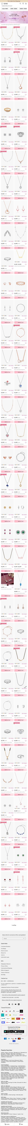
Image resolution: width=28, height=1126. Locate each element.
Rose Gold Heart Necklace (6, 220)
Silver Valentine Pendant (6, 444)
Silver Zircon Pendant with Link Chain (19, 71)
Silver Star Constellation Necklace (19, 245)
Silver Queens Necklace (6, 170)
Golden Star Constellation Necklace (6, 46)
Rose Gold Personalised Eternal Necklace (19, 568)
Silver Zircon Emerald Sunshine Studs (19, 866)
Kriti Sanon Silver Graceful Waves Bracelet (6, 941)
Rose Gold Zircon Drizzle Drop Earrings (19, 618)
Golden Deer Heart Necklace (6, 1015)
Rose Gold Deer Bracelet (19, 344)
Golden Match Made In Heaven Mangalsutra (19, 667)
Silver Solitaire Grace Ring (19, 767)
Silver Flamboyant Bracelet (19, 941)
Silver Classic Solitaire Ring (19, 145)
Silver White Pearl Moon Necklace (6, 369)
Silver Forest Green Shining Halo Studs (19, 543)
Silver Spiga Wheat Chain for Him (19, 692)
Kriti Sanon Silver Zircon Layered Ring (6, 270)
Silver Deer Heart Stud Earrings (19, 1086)
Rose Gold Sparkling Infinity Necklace (19, 369)
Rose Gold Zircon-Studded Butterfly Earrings (19, 1015)
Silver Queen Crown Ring (6, 742)
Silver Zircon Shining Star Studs (6, 816)
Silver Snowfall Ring (18, 642)
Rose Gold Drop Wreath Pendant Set (19, 812)
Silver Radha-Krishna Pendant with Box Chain (6, 841)
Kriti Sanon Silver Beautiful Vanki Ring (6, 245)
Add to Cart (20, 272)
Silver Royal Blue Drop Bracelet (19, 841)
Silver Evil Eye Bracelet (6, 667)
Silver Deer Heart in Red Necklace (6, 1040)
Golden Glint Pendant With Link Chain (19, 493)
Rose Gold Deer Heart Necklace (19, 170)
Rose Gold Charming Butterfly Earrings (19, 891)
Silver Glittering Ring (5, 692)
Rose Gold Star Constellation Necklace (6, 419)
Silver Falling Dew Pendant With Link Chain (6, 96)
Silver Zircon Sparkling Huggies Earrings (6, 618)
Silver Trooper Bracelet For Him (19, 319)
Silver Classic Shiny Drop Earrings (6, 319)
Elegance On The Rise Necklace (6, 866)
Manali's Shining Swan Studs (19, 916)
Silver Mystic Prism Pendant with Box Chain (6, 493)
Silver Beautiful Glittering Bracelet (6, 1090)
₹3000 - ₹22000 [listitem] (14, 8)
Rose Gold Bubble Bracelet (6, 990)
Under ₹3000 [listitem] (5, 8)
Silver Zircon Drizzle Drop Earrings (6, 71)
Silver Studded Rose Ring (6, 394)
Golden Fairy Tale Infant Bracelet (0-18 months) (19, 1065)
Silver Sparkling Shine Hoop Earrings (19, 717)
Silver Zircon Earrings (5, 145)
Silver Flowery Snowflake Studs (19, 121)
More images (11, 42)
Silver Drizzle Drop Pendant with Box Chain (19, 195)
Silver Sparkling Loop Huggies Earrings (19, 518)
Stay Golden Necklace (19, 444)
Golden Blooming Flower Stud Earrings (6, 518)
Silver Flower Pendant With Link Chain (19, 1115)
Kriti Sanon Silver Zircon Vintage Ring (19, 742)
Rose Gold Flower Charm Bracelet (6, 642)
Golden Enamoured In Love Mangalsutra (6, 568)
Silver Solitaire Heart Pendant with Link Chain (6, 195)
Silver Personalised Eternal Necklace (19, 1040)
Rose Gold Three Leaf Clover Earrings (6, 916)
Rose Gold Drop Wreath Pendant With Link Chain (19, 96)
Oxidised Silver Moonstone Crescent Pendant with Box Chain (19, 394)
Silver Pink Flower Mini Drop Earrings (6, 543)
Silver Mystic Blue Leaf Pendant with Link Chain (19, 593)
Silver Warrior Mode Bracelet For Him (6, 1065)
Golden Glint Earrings (18, 990)
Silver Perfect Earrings (6, 891)
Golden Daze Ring (5, 121)
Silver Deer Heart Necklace (19, 46)
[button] (20, 3)
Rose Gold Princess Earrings (19, 220)
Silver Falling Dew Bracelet (6, 717)
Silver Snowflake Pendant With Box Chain (19, 419)
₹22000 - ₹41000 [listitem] (23, 8)
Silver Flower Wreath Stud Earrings (6, 1115)
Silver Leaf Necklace (5, 344)
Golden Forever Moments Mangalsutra (6, 767)
